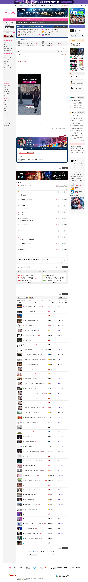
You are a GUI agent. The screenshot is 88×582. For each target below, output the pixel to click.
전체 (18, 300)
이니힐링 (30, 144)
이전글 (27, 267)
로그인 (77, 5)
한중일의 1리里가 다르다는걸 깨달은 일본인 (34, 359)
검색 (14, 32)
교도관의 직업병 (29, 388)
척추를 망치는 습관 (30, 509)
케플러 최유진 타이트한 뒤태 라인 (32, 533)
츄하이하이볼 (52, 359)
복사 (22, 48)
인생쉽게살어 (52, 431)
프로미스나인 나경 (29, 528)
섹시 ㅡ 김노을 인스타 (30, 364)
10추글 (26, 297)
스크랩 (52, 128)
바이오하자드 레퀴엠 (8, 121)
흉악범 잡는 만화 (29, 325)
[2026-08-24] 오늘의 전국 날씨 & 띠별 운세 (34, 456)
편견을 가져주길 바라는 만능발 (32, 489)
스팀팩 (51, 330)
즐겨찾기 (31, 297)
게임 (46, 300)
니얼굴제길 (52, 456)
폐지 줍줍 (28, 340)
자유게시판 (6, 55)
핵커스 (51, 340)
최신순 (26, 182)
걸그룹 (5, 106)
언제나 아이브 (29, 431)
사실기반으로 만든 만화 (30, 475)
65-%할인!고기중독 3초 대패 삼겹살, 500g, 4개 (77, 152)
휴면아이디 (52, 325)
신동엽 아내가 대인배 (30, 320)
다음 (53, 551)
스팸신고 (60, 128)
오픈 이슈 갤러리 (7, 85)
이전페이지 (55, 267)
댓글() (64, 54)
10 (51, 551)
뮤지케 (19, 51)
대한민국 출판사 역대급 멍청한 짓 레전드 (34, 417)
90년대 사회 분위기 (30, 441)
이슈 (23, 300)
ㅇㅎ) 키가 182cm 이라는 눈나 (32, 398)
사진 (53, 300)
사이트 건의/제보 (7, 65)
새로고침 (66, 182)
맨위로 (59, 267)
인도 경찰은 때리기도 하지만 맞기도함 (33, 470)
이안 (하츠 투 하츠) (30, 518)
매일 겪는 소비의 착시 (30, 344)
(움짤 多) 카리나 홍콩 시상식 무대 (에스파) (34, 523)
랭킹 (31, 148)
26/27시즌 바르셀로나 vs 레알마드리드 (33, 451)
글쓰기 (65, 294)
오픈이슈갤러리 (65, 48)
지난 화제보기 (57, 26)
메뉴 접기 (62, 148)
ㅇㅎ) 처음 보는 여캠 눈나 (31, 330)
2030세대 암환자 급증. (30, 422)
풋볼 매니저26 (6, 125)
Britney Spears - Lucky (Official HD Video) (34, 460)
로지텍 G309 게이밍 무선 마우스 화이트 (77, 150)
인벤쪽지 (28, 144)
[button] (28, 282)
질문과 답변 (6, 61)
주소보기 (18, 48)
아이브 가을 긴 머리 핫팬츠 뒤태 (32, 538)
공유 (49, 128)
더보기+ (40, 271)
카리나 (27, 436)
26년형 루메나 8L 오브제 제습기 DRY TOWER (77, 146)
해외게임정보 (6, 110)
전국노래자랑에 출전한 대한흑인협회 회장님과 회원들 (36, 480)
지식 (50, 300)
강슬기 (51, 335)
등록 (64, 260)
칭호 (37, 148)
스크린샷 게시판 (7, 63)
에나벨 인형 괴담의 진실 (31, 465)
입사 (51, 518)
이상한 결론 (28, 446)
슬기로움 (51, 480)
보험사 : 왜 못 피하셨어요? (31, 504)
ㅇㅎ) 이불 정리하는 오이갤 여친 (32, 402)
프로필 (26, 148)
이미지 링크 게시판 (7, 67)
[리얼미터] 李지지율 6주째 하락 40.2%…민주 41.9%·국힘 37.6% (38, 354)
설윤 (27, 485)
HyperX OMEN (6, 114)
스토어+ (82, 40)
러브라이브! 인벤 (9, 22)
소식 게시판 (6, 46)
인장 (19, 148)
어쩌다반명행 (52, 311)
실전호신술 (28, 315)
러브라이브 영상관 (7, 50)
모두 (30, 152)
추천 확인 (64, 128)
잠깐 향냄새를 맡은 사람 (31, 494)
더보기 (33, 144)
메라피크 (51, 485)
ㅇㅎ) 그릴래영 (29, 369)
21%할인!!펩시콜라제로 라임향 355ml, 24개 (77, 154)
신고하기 (56, 128)
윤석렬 (51, 354)
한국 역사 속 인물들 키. (30, 378)
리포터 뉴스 (6, 42)
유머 (34, 300)
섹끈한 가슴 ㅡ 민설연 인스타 (32, 412)
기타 (65, 300)
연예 (29, 300)
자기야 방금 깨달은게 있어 (31, 335)
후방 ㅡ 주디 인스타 (30, 373)
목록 (61, 54)
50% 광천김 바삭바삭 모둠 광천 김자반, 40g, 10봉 (77, 148)
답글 (66, 189)
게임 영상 (6, 112)
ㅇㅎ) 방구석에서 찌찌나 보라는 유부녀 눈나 (34, 393)
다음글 (21, 267)
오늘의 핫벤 (6, 87)
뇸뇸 (51, 460)
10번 (28, 152)
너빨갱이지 (52, 315)
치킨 (51, 378)
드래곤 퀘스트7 (7, 123)
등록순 (23, 182)
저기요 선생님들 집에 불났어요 (32, 311)
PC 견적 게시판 (7, 93)
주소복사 (18, 165)
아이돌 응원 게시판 (7, 57)
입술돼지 (51, 364)
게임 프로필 (44, 148)
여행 (5, 108)
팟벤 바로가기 (6, 100)
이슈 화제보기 (64, 26)
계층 (57, 300)
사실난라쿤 (52, 465)
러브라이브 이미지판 (8, 48)
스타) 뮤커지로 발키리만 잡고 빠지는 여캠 (34, 407)
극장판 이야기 (6, 59)
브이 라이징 (6, 116)
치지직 (5, 102)
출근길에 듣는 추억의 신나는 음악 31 (33, 306)
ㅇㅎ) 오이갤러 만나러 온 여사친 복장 (33, 383)
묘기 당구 (28, 427)
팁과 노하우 (6, 44)
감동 (61, 300)
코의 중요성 (28, 499)
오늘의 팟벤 (6, 89)
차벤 (5, 104)
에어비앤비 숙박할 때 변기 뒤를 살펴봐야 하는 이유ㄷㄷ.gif (37, 349)
